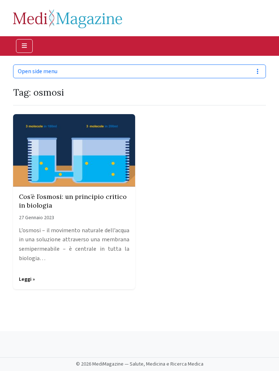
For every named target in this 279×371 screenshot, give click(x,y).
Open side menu (37, 71)
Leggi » (27, 279)
